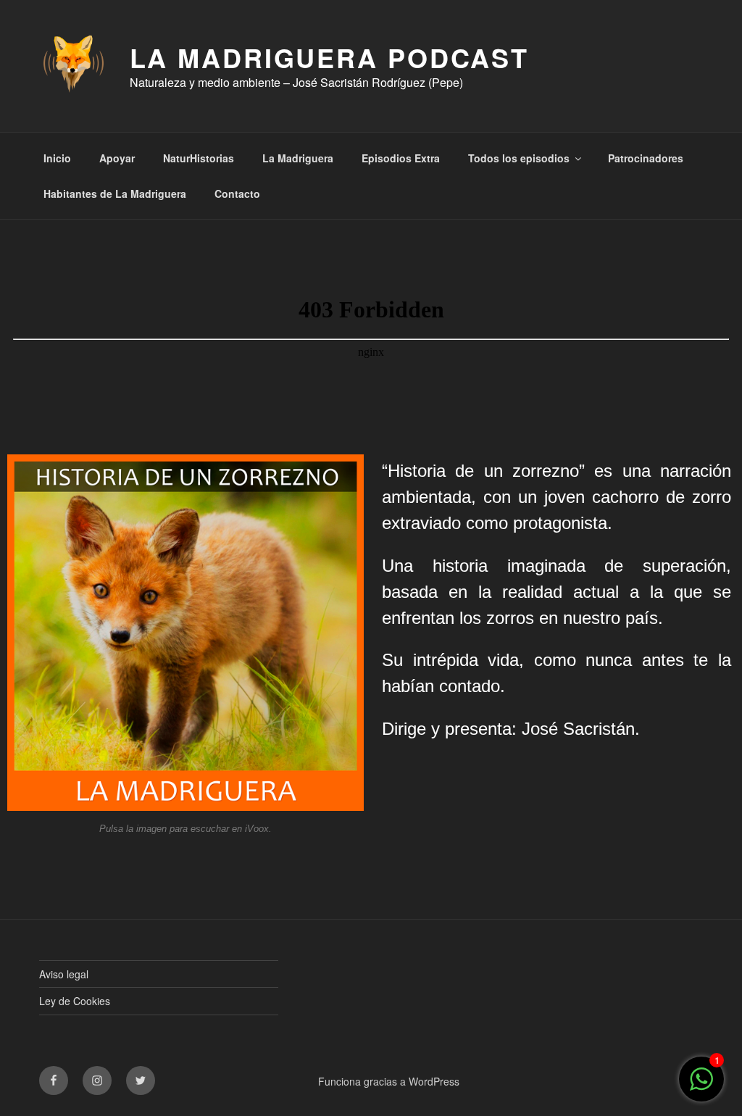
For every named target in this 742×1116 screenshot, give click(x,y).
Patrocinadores (645, 158)
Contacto (237, 193)
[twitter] (140, 1080)
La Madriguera (297, 158)
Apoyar (117, 158)
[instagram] (97, 1080)
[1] (701, 1086)
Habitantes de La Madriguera (114, 193)
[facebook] (53, 1080)
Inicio (57, 158)
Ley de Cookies (74, 1001)
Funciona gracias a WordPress (388, 1081)
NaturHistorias (198, 158)
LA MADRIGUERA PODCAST (329, 57)
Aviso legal (63, 974)
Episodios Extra (401, 158)
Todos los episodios (519, 158)
